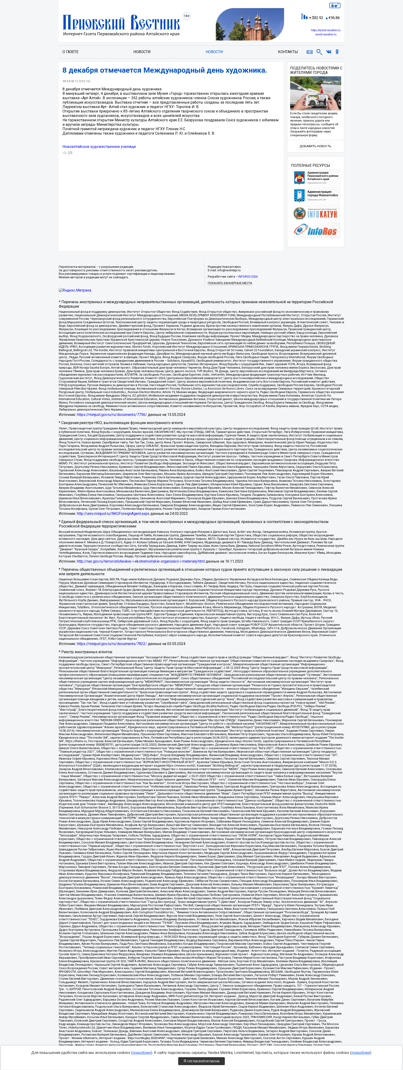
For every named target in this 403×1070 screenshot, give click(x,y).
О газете (70, 52)
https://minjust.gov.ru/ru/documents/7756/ (112, 414)
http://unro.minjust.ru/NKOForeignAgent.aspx (113, 513)
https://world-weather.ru (325, 30)
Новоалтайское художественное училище (99, 146)
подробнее (141, 1052)
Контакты (288, 52)
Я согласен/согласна (201, 1061)
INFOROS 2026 (248, 276)
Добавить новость (315, 146)
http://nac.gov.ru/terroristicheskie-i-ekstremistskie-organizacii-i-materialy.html (141, 561)
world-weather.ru (326, 34)
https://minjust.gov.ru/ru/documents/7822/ (112, 644)
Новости (142, 52)
